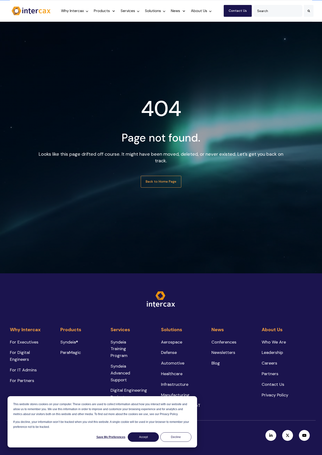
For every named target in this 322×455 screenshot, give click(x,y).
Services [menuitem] (120, 329)
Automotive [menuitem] (172, 363)
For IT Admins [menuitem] (23, 370)
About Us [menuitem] (272, 329)
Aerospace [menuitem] (171, 342)
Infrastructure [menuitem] (174, 384)
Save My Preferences (110, 437)
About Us (199, 10)
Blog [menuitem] (215, 363)
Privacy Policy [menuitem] (275, 395)
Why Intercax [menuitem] (25, 329)
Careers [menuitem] (269, 363)
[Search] (309, 11)
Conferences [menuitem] (223, 342)
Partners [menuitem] (270, 374)
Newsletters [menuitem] (223, 352)
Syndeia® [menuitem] (69, 342)
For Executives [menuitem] (24, 342)
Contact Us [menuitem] (273, 384)
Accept (143, 437)
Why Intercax (72, 10)
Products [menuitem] (70, 329)
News (175, 10)
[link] (31, 10)
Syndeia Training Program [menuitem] (119, 349)
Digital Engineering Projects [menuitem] (129, 393)
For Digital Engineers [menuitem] (20, 356)
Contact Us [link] (238, 11)
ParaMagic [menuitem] (70, 352)
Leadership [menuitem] (272, 352)
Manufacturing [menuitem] (175, 395)
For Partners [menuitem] (22, 380)
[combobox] (278, 11)
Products (102, 10)
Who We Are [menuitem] (274, 342)
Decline (176, 437)
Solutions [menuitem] (171, 329)
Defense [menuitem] (169, 352)
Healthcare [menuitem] (171, 374)
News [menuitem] (217, 329)
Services (128, 10)
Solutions (153, 10)
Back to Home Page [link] (161, 181)
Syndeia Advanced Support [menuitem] (120, 373)
